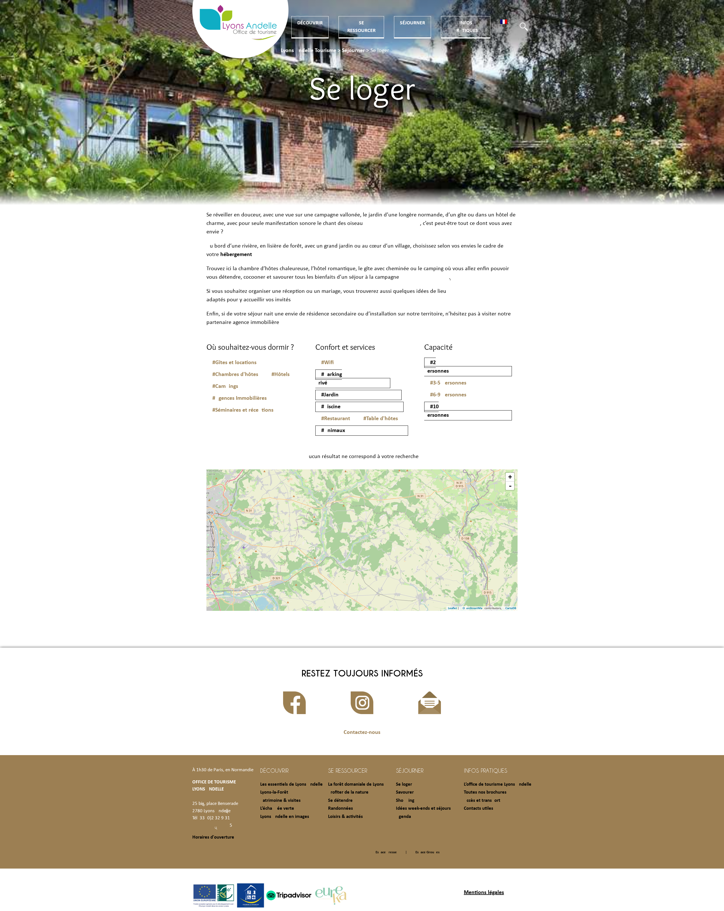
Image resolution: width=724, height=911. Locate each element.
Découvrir (310, 23)
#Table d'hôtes (380, 419)
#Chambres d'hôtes (235, 374)
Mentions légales (484, 892)
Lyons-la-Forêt (274, 792)
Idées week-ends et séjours (423, 808)
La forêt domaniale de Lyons (356, 784)
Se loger (404, 784)
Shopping (405, 800)
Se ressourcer (347, 770)
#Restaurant (335, 419)
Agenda (403, 816)
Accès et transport (482, 800)
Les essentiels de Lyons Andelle (291, 784)
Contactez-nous (362, 732)
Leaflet (452, 608)
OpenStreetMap (473, 608)
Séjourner (412, 23)
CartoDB (510, 608)
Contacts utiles (478, 808)
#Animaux (333, 430)
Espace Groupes (427, 852)
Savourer (405, 792)
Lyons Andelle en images (284, 816)
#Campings (225, 386)
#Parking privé (328, 379)
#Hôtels (281, 374)
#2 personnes (436, 367)
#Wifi (327, 363)
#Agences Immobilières (239, 398)
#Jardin (330, 395)
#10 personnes (436, 411)
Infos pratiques (485, 770)
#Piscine (331, 407)
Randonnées (340, 808)
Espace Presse (386, 852)
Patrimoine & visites (280, 800)
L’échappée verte (277, 808)
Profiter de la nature (348, 792)
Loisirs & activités (345, 816)
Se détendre (340, 800)
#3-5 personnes (448, 383)
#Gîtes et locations (234, 363)
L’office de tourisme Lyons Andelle (497, 784)
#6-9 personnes (448, 395)
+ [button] (510, 476)
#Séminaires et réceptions (242, 410)
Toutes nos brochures (485, 792)
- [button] (510, 486)
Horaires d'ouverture (213, 837)
